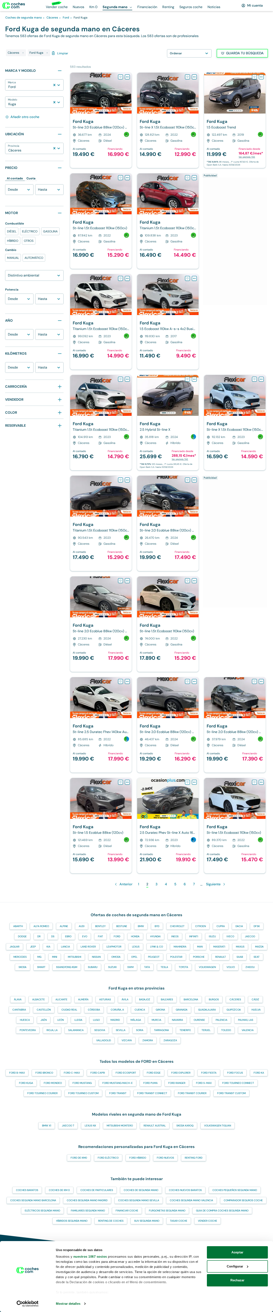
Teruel (206, 1030)
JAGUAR (14, 946)
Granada (181, 1009)
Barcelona (191, 999)
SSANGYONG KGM (66, 967)
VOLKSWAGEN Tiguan (217, 1125)
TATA (147, 967)
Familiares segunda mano (88, 1210)
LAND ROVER (88, 946)
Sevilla (120, 1030)
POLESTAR (176, 957)
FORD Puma (150, 1083)
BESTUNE (121, 926)
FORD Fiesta (208, 1072)
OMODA (116, 957)
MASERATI (219, 946)
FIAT (100, 936)
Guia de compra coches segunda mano (222, 1210)
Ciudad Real (69, 1009)
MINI (54, 957)
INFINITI (193, 936)
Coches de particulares (96, 1190)
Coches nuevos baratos (185, 1190)
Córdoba (94, 1009)
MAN (200, 946)
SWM (130, 967)
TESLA (164, 967)
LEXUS (135, 946)
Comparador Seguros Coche (243, 1200)
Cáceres (235, 999)
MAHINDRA (180, 946)
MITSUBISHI (74, 957)
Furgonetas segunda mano (167, 1210)
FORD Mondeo (53, 1083)
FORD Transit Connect (152, 1093)
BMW (141, 926)
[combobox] (8, 86)
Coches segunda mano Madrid (87, 1200)
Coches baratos (27, 1190)
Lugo (96, 1020)
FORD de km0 (79, 1157)
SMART (41, 967)
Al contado (15, 178)
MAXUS (240, 946)
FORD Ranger (176, 1083)
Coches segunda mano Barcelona (33, 1200)
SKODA (22, 967)
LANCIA (65, 946)
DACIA (239, 926)
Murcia (156, 1020)
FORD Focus (235, 1072)
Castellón (44, 1009)
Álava (18, 999)
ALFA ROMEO (41, 926)
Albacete (38, 999)
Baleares (167, 999)
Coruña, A (117, 1009)
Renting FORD (193, 1157)
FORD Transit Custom (231, 1093)
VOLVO (231, 967)
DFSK (257, 926)
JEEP (33, 946)
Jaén (44, 1020)
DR (39, 936)
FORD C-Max (72, 1072)
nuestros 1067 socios (90, 1256)
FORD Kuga (26, 1083)
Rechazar (237, 1280)
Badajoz (144, 999)
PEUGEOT (154, 957)
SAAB (240, 957)
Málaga (136, 1020)
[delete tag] (23, 53)
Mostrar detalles (68, 1303)
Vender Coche (207, 1221)
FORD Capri (97, 1072)
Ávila (125, 999)
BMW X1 (46, 1125)
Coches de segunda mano (141, 1190)
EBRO (68, 936)
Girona (160, 1009)
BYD (157, 926)
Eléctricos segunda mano (42, 1210)
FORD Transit (117, 1093)
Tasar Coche (178, 1221)
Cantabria (19, 1009)
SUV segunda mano (146, 1221)
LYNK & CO (156, 946)
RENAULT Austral (155, 1125)
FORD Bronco (44, 1072)
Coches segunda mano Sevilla (138, 1200)
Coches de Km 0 (59, 1190)
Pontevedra (28, 1030)
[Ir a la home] (13, 5)
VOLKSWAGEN (207, 967)
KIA (48, 946)
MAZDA (259, 946)
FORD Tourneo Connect (238, 1083)
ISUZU (212, 936)
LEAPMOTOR (113, 946)
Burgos (214, 999)
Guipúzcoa (234, 1009)
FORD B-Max (17, 1072)
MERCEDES (20, 957)
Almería (83, 999)
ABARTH (18, 926)
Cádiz (255, 999)
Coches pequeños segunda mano (234, 1190)
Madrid (115, 1020)
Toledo (226, 1030)
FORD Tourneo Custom (83, 1093)
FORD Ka (259, 1072)
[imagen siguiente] (128, 93)
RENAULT (220, 957)
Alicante (61, 999)
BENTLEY (100, 926)
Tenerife (185, 1030)
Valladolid (103, 1040)
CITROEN (200, 926)
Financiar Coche (127, 1210)
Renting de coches (110, 1221)
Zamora (147, 1040)
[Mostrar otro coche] (101, 110)
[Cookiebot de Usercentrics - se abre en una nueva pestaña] (27, 1303)
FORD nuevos (165, 1157)
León (60, 1020)
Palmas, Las (245, 1020)
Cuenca (140, 1009)
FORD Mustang (82, 1083)
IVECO (230, 936)
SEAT (257, 957)
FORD (117, 936)
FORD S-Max (204, 1083)
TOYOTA (183, 967)
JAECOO (250, 936)
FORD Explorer (180, 1072)
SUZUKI (112, 967)
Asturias (105, 999)
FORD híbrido (137, 1157)
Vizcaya (127, 1040)
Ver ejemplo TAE (247, 157)
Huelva (256, 1009)
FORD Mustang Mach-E (117, 1083)
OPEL (134, 957)
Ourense (199, 1020)
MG (39, 957)
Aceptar (237, 1252)
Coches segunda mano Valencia (191, 1200)
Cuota (30, 178)
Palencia (221, 1020)
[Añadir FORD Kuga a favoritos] (120, 76)
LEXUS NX (90, 1125)
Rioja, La (52, 1030)
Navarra (177, 1020)
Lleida (78, 1020)
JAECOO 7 (68, 1125)
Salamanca (76, 1030)
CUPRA (220, 926)
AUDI (81, 926)
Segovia (99, 1030)
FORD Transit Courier (192, 1093)
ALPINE (64, 926)
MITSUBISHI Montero (120, 1125)
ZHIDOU (250, 967)
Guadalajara (207, 1009)
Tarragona (161, 1030)
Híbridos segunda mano (71, 1221)
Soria (139, 1030)
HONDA (135, 936)
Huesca (25, 1020)
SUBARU (92, 967)
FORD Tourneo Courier (42, 1093)
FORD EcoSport (126, 1072)
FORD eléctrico (108, 1157)
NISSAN (96, 957)
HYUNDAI (155, 936)
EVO (84, 936)
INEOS (175, 936)
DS (52, 936)
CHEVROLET (177, 926)
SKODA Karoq (184, 1125)
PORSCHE (199, 957)
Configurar (235, 1266)
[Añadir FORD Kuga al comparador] (127, 76)
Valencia (248, 1030)
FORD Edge (154, 1072)
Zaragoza (170, 1040)
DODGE (22, 936)
